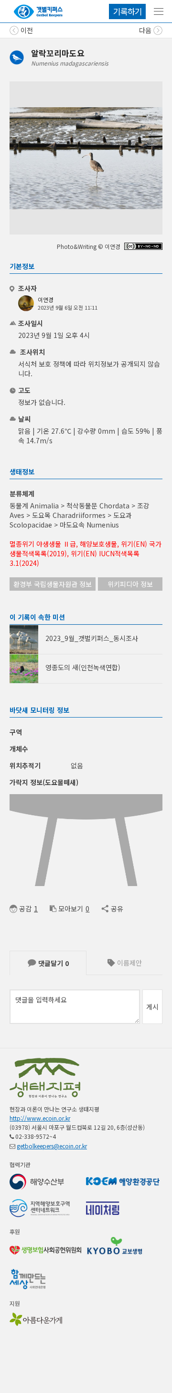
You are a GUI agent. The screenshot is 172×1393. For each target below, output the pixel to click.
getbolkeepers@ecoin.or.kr (52, 1146)
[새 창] (143, 247)
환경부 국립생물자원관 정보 (52, 584)
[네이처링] (38, 12)
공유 (117, 908)
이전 (26, 30)
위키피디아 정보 (130, 584)
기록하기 (127, 11)
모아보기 (70, 908)
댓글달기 (52, 963)
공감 (25, 908)
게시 (152, 1006)
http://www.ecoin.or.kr (40, 1118)
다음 (146, 30)
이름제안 (128, 962)
